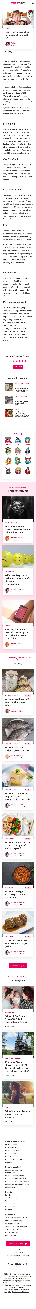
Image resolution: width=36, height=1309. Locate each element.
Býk (28, 465)
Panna (18, 455)
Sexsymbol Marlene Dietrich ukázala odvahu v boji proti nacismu (17, 529)
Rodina (8, 28)
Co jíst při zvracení (12, 1224)
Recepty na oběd (21, 396)
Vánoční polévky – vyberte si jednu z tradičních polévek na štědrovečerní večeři (22, 414)
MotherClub (19, 1283)
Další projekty (18, 1253)
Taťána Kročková (16, 537)
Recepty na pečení (22, 384)
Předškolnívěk (20, 1285)
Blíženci (18, 465)
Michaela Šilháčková (17, 589)
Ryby (27, 455)
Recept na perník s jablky (14, 1175)
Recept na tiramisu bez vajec (15, 1178)
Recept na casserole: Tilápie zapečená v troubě (22, 403)
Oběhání (27, 1283)
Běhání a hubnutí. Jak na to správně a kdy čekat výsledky (17, 1114)
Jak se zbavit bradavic (13, 1230)
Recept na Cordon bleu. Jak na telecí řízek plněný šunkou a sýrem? (17, 845)
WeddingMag (24, 1290)
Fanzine (12, 1287)
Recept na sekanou (12, 1150)
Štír (18, 445)
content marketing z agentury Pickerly (17, 1281)
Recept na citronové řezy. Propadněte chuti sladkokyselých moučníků (18, 796)
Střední (27, 839)
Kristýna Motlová (16, 804)
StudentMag (20, 1287)
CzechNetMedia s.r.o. (21, 1274)
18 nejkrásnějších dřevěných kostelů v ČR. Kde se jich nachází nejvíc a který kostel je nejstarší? (18, 1066)
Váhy (27, 475)
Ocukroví (15, 1292)
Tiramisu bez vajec (12, 1201)
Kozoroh (8, 475)
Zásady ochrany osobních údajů (18, 1255)
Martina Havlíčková (17, 711)
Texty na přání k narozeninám (16, 1218)
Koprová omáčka (11, 1233)
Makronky (8, 1210)
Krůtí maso (9, 888)
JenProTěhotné (8, 1285)
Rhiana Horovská (16, 756)
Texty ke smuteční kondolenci (16, 1227)
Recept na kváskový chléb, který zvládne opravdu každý (21, 390)
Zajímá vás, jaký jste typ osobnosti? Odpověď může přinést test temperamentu (17, 579)
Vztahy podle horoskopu (14, 1221)
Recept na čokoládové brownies (17, 1181)
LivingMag (8, 1292)
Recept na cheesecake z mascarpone (14, 1171)
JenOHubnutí (24, 1292)
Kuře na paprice (11, 1156)
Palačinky (8, 1195)
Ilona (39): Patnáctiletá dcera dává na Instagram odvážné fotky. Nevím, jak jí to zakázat (17, 634)
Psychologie (9, 571)
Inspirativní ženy (11, 523)
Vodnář (27, 445)
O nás (18, 1250)
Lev (18, 475)
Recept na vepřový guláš (14, 1159)
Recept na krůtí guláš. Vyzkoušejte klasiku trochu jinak (15, 894)
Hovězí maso (9, 839)
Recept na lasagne (12, 1153)
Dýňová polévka (11, 1235)
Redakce (14, 43)
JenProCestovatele (11, 1290)
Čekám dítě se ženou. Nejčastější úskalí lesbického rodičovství (16, 1019)
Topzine (28, 1285)
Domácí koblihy (11, 1207)
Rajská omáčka (10, 1147)
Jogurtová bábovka (12, 1204)
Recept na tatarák (12, 1144)
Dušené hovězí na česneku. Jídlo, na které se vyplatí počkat (17, 943)
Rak (8, 455)
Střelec (8, 465)
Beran (8, 445)
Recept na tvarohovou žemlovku (17, 1184)
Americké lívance (11, 1198)
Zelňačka (8, 1162)
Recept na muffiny (12, 1187)
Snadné (27, 695)
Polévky (17, 409)
